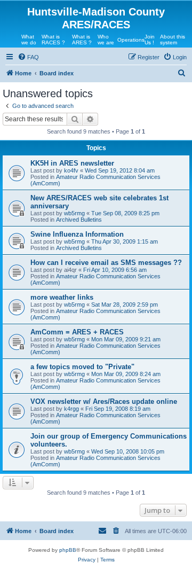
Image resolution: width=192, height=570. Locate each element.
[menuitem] (28, 57)
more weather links (61, 297)
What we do (28, 39)
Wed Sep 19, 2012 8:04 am (120, 170)
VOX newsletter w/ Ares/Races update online (103, 401)
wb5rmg (74, 213)
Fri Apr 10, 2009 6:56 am (115, 270)
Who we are (106, 39)
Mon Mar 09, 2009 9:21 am (126, 339)
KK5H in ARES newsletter (72, 163)
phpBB (67, 550)
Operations (131, 40)
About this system (172, 39)
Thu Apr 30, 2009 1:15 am (124, 241)
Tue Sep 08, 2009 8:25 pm (125, 213)
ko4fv (71, 170)
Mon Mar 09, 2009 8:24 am (126, 374)
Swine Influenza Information (77, 234)
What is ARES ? (82, 39)
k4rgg (71, 408)
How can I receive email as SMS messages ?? (106, 263)
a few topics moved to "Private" (82, 367)
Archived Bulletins (79, 219)
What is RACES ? (53, 39)
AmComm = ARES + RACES (77, 332)
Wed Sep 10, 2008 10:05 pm (127, 451)
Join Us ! (150, 39)
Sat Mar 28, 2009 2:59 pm (124, 304)
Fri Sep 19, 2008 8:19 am (117, 408)
